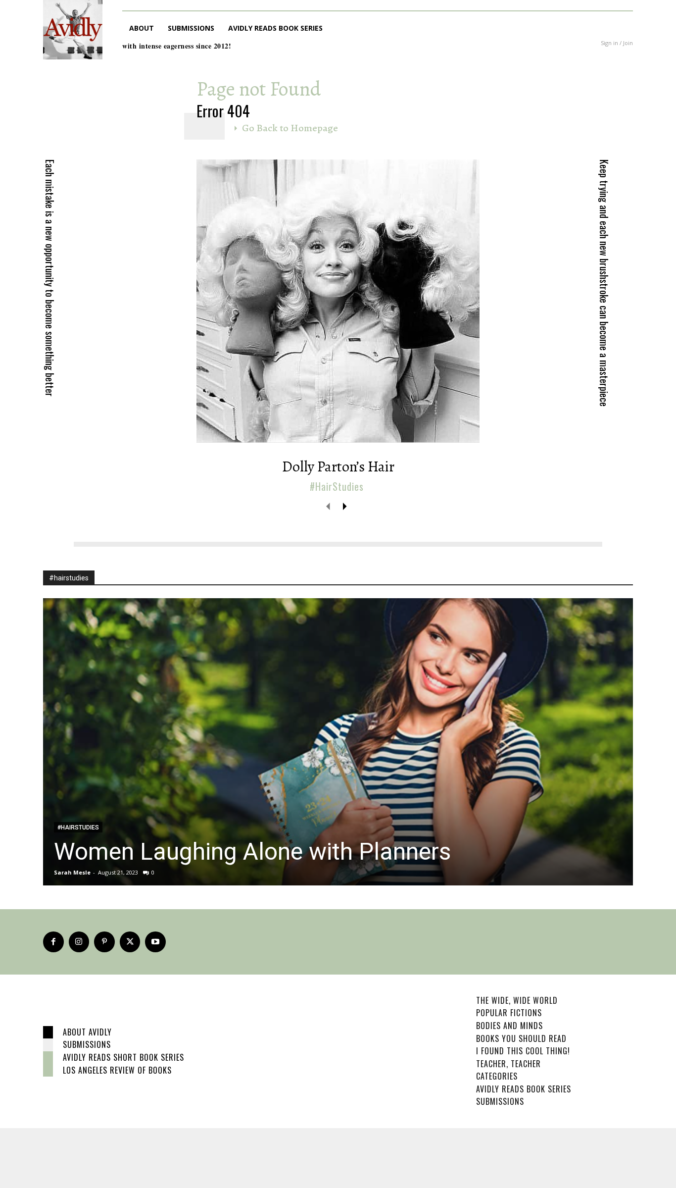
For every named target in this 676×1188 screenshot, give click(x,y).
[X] (130, 941)
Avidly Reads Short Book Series (123, 1057)
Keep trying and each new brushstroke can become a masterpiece (604, 283)
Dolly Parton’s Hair (338, 466)
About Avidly (87, 1032)
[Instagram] (79, 941)
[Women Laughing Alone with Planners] (338, 741)
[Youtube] (155, 941)
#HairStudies (337, 486)
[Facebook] (53, 941)
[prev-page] (328, 506)
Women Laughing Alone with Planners (252, 851)
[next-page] (344, 506)
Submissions (87, 1044)
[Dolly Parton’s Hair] (338, 301)
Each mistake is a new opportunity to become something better (50, 278)
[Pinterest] (104, 941)
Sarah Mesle (72, 872)
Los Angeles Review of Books (117, 1070)
